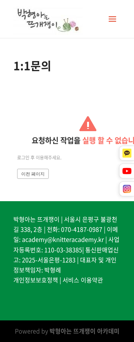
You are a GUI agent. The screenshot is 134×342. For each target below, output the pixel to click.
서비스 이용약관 (83, 279)
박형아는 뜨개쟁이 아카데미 (84, 330)
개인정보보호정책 (35, 279)
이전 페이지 (33, 174)
